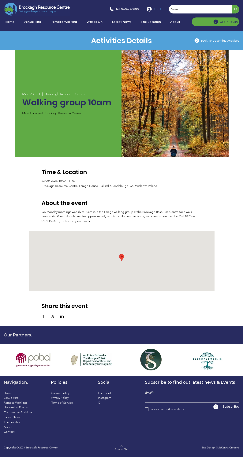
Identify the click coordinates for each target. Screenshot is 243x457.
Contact (9, 431)
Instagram (104, 397)
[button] (98, 21)
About (8, 427)
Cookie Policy (60, 393)
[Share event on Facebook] (43, 316)
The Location (12, 422)
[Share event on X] (52, 316)
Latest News (12, 417)
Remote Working (15, 402)
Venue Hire (11, 397)
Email (148, 392)
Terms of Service (62, 402)
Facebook (105, 393)
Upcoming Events (16, 407)
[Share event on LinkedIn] (62, 316)
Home (8, 393)
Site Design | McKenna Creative (220, 447)
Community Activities (18, 412)
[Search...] (235, 9)
